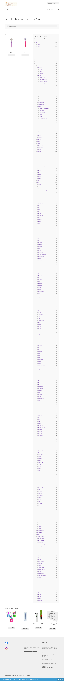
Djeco (39, 248)
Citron (39, 234)
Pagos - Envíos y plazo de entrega (29, 649)
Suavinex (39, 477)
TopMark (39, 499)
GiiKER (39, 287)
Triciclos (41, 122)
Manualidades (40, 542)
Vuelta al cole (39, 579)
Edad (36, 42)
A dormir (39, 87)
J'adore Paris (40, 314)
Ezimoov (39, 271)
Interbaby (40, 310)
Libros (38, 180)
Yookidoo (39, 520)
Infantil (39, 160)
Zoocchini (40, 528)
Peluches (39, 176)
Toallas (39, 577)
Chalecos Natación (41, 557)
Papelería (40, 600)
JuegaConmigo (41, 320)
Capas (41, 69)
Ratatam (39, 444)
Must (39, 392)
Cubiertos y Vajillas (43, 83)
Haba (39, 295)
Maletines (40, 590)
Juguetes (41, 73)
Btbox (39, 223)
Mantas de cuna (42, 96)
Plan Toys (40, 433)
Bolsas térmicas (41, 581)
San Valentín (39, 551)
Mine (39, 374)
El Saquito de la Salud (42, 264)
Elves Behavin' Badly (41, 266)
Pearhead (40, 429)
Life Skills (40, 339)
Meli (39, 367)
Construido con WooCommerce (24, 675)
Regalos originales (40, 548)
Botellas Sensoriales (41, 153)
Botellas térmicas (40, 133)
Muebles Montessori (40, 530)
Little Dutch (40, 345)
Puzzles (39, 178)
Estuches (39, 586)
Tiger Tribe (40, 491)
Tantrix (39, 485)
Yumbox (39, 522)
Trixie (39, 505)
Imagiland (40, 306)
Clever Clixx (40, 236)
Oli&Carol (40, 415)
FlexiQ (39, 277)
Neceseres (40, 598)
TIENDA (6, 9)
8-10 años (38, 55)
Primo (39, 437)
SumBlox (39, 479)
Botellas (39, 135)
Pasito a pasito (40, 425)
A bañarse (40, 67)
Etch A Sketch (40, 267)
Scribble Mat (40, 454)
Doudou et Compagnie (42, 254)
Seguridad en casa (41, 131)
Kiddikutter (40, 324)
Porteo (41, 116)
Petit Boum (40, 431)
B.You (39, 201)
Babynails (40, 207)
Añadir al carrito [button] (11, 54)
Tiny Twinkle (40, 495)
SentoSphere (40, 462)
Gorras (39, 565)
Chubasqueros (40, 147)
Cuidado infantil (41, 104)
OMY (39, 419)
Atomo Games (40, 197)
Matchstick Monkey (41, 365)
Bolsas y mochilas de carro (44, 108)
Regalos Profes (39, 549)
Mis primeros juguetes (42, 125)
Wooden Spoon (41, 516)
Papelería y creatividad (41, 536)
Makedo (39, 361)
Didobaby (40, 246)
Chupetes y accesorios (43, 81)
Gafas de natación (41, 561)
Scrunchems (40, 458)
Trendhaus (40, 503)
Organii (39, 421)
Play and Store (40, 435)
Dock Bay (39, 250)
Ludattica (40, 351)
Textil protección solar (42, 575)
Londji (39, 347)
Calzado (39, 555)
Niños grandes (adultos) (41, 57)
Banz (39, 209)
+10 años (38, 44)
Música (39, 174)
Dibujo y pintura (41, 540)
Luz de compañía (42, 92)
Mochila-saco (40, 594)
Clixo (39, 238)
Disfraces (38, 141)
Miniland (39, 376)
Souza (39, 476)
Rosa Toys (40, 446)
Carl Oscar (40, 230)
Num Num (40, 407)
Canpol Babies (40, 229)
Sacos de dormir (42, 100)
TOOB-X (39, 497)
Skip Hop (39, 470)
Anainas (39, 195)
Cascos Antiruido (41, 102)
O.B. (39, 409)
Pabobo (39, 423)
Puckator (40, 439)
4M (38, 186)
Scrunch (39, 456)
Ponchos (39, 571)
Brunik (39, 221)
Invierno (38, 143)
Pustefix (39, 441)
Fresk (39, 281)
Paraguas (40, 149)
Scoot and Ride (40, 450)
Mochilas (39, 596)
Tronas (41, 85)
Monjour (39, 382)
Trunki (39, 507)
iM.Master (40, 304)
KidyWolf (39, 326)
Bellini (39, 213)
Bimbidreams (40, 215)
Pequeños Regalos (40, 546)
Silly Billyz (40, 466)
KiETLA (39, 328)
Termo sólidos (40, 137)
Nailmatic (40, 394)
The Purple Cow (41, 487)
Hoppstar (40, 302)
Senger (39, 460)
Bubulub (39, 225)
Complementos (41, 538)
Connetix (39, 240)
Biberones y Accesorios (43, 79)
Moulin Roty (40, 386)
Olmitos (39, 417)
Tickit (39, 489)
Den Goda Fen (40, 244)
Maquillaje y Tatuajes (41, 544)
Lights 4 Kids (40, 341)
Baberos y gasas (42, 77)
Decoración (39, 139)
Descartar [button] (61, 679)
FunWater (40, 285)
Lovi (39, 349)
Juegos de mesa (41, 168)
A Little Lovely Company (42, 190)
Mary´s (39, 363)
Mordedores (40, 127)
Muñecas (39, 172)
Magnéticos (40, 170)
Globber (39, 289)
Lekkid (39, 336)
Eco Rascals (40, 260)
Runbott (39, 448)
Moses (39, 384)
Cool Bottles (40, 242)
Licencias (39, 337)
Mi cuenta (33, 3)
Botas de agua (40, 145)
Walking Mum (40, 514)
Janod (39, 318)
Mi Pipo (39, 371)
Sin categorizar (38, 61)
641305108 (44, 666)
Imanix (39, 308)
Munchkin (40, 390)
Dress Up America (41, 256)
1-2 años (38, 48)
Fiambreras (40, 588)
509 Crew (39, 188)
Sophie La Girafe (41, 474)
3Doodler (40, 184)
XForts (39, 518)
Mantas (41, 94)
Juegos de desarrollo (41, 164)
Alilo (39, 194)
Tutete (39, 511)
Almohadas (42, 89)
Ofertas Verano (39, 532)
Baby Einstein (40, 203)
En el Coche (42, 110)
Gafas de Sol (40, 563)
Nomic (39, 404)
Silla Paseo (41, 120)
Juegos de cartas (41, 162)
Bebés (38, 65)
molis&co (40, 378)
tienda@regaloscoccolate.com (47, 667)
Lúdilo (39, 355)
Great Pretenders (41, 291)
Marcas (38, 182)
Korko (39, 332)
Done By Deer (40, 252)
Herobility (40, 300)
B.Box (39, 199)
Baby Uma (40, 205)
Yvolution (40, 524)
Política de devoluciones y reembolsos (30, 651)
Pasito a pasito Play (41, 427)
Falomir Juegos (41, 275)
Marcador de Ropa (41, 592)
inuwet (39, 312)
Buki (39, 227)
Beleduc (39, 211)
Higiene (41, 71)
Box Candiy (40, 219)
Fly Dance (40, 279)
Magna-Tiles (40, 359)
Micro (39, 372)
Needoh (39, 400)
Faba (39, 273)
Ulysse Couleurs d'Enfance (42, 513)
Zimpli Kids (40, 526)
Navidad (37, 59)
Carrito (37, 3)
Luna (39, 357)
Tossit (39, 501)
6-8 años (38, 53)
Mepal (39, 369)
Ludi (39, 353)
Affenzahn (40, 192)
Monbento (40, 380)
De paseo (39, 106)
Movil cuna (41, 98)
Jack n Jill (40, 316)
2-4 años (38, 50)
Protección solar (41, 573)
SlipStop (39, 472)
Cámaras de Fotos (41, 155)
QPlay (39, 442)
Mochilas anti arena (41, 569)
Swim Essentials (41, 481)
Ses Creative (40, 464)
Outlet (38, 534)
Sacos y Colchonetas (43, 118)
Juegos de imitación (41, 166)
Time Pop (40, 493)
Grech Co (39, 293)
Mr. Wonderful (40, 388)
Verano (38, 553)
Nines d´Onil (40, 402)
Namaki (39, 396)
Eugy (39, 269)
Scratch (39, 452)
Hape (39, 297)
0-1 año (38, 46)
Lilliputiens (40, 343)
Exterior (39, 157)
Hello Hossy (40, 299)
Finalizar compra (41, 3)
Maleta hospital (42, 112)
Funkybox (40, 283)
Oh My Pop (40, 411)
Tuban (39, 509)
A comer (39, 75)
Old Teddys (40, 413)
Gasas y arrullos (42, 90)
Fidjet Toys (40, 158)
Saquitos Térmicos (41, 129)
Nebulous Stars (41, 398)
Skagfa (39, 468)
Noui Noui (40, 406)
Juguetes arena (41, 567)
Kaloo (39, 322)
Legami (39, 334)
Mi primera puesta (41, 124)
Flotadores (40, 559)
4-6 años (38, 52)
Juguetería (39, 151)
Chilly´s (39, 232)
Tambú (39, 483)
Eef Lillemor (40, 262)
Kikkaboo (40, 330)
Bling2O (39, 217)
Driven (39, 258)
